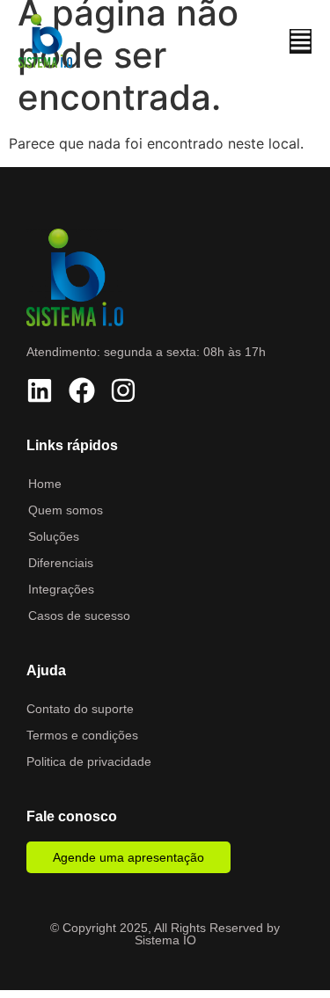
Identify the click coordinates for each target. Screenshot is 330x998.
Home (45, 484)
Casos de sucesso (79, 615)
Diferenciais (60, 563)
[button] (301, 41)
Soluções (53, 536)
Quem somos (65, 510)
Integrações (61, 589)
